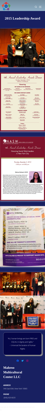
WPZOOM (5, 410)
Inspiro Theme (40, 407)
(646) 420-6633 (9, 397)
